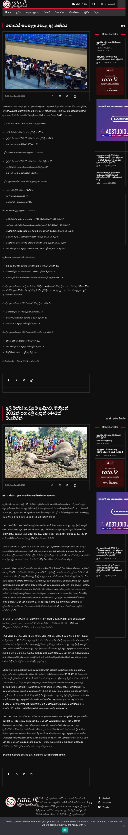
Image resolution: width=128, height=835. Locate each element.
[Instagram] (99, 803)
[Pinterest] (67, 96)
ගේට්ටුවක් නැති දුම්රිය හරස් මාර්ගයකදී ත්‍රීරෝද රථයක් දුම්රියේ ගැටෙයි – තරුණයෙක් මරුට (109, 176)
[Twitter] (59, 96)
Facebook (106, 798)
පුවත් (123, 26)
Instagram (106, 803)
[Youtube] (99, 807)
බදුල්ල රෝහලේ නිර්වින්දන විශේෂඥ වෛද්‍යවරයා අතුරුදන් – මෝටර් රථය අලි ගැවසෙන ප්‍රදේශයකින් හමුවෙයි (109, 158)
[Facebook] (51, 96)
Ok (64, 830)
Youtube (105, 807)
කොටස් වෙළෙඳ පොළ (104, 48)
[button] (94, 4)
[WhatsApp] (75, 96)
